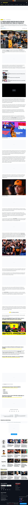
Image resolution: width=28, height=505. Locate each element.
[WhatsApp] (13, 411)
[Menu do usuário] (26, 2)
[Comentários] (26, 28)
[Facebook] (9, 411)
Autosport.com (17, 488)
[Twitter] (11, 411)
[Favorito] (24, 28)
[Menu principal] (1, 2)
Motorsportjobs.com (17, 487)
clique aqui (20, 395)
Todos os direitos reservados (17, 503)
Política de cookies (14, 502)
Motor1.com (16, 486)
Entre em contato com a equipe (4, 496)
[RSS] (9, 489)
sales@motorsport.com (3, 497)
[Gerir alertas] (18, 411)
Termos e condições (9, 502)
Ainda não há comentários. (14, 422)
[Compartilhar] (23, 28)
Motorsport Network (11, 503)
